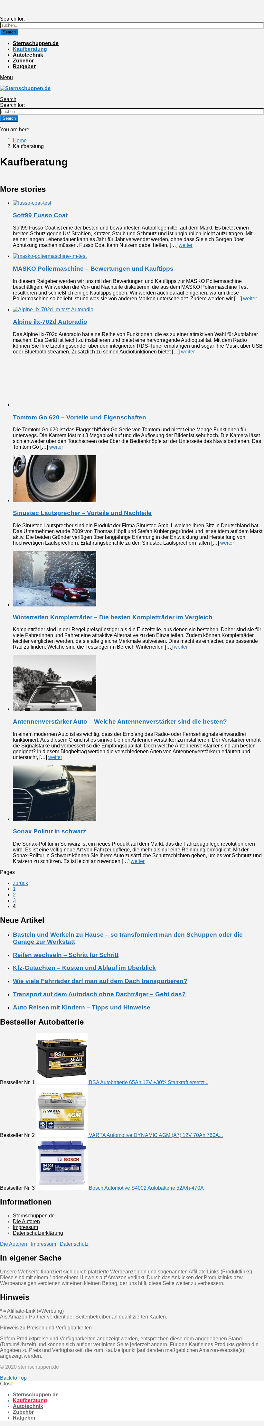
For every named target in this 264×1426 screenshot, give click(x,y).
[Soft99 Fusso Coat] (138, 203)
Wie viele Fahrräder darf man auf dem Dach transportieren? (100, 981)
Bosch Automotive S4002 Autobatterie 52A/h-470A (146, 1188)
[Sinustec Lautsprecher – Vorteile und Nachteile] (138, 479)
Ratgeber (24, 66)
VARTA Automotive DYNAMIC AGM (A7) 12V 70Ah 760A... (156, 1135)
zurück (20, 883)
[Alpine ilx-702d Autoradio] (138, 310)
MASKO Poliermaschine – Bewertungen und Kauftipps (93, 268)
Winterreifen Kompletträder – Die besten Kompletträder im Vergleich (112, 617)
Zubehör (23, 60)
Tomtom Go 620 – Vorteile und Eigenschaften (79, 417)
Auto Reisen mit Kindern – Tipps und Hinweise (81, 1007)
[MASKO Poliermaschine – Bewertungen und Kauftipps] (138, 256)
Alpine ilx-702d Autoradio (50, 321)
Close (7, 1383)
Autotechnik (28, 55)
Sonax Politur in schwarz (49, 831)
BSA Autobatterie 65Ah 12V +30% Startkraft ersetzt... (148, 1082)
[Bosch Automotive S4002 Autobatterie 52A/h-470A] (62, 1188)
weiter (186, 245)
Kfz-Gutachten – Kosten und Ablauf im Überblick (84, 967)
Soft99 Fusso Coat (40, 215)
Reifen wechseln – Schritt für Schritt (65, 955)
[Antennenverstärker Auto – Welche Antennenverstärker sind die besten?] (138, 683)
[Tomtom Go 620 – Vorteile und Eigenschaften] (138, 384)
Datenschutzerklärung (38, 1233)
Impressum (25, 1227)
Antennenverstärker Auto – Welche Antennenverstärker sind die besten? (120, 721)
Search (9, 32)
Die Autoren (26, 1221)
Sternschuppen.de (36, 43)
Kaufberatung (30, 49)
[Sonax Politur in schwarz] (138, 793)
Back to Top (13, 1378)
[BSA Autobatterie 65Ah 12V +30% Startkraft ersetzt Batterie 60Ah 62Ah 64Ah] (62, 1082)
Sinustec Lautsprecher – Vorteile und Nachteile (82, 513)
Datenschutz (74, 1244)
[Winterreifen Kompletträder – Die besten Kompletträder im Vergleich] (138, 579)
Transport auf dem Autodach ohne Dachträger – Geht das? (99, 994)
